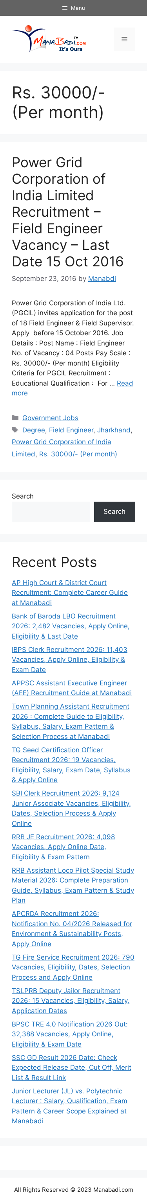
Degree (33, 430)
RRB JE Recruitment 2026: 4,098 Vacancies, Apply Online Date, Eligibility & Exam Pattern (63, 847)
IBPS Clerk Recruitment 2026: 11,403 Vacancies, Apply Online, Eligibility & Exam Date (69, 660)
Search (23, 496)
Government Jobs (50, 418)
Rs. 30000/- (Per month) (78, 454)
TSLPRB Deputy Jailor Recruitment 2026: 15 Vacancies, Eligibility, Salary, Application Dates (70, 1001)
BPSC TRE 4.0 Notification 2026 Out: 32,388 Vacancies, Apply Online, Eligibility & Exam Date (70, 1034)
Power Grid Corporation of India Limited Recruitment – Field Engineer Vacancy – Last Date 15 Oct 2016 (68, 212)
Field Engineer (71, 430)
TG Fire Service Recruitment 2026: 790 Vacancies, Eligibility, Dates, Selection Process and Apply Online (73, 967)
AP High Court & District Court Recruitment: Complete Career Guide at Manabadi (70, 593)
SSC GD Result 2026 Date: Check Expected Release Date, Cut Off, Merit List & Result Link (71, 1068)
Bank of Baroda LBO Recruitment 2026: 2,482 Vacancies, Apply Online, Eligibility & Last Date (71, 626)
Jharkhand (114, 430)
